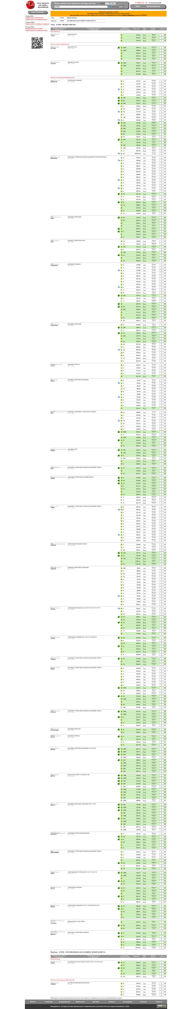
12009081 (53, 984)
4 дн (144, 109)
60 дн (144, 228)
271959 (53, 35)
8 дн (144, 114)
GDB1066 (53, 545)
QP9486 (53, 906)
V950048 (53, 659)
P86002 (53, 669)
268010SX (53, 569)
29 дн (144, 35)
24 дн (144, 234)
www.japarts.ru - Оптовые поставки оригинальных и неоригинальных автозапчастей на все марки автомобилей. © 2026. (90, 1006)
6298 (52, 468)
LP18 (52, 413)
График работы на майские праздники (37, 24)
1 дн (144, 81)
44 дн (144, 150)
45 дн (144, 148)
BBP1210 (53, 934)
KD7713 (53, 805)
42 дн (144, 117)
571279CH (53, 923)
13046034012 (54, 265)
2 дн (144, 84)
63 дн (144, 100)
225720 (53, 365)
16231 (52, 242)
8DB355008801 (55, 852)
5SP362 (53, 873)
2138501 (53, 638)
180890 (53, 507)
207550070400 (55, 730)
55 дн (144, 97)
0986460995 (54, 158)
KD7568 (53, 749)
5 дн (144, 402)
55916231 (53, 712)
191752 (53, 888)
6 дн (144, 199)
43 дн (144, 500)
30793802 (53, 48)
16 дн (144, 106)
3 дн (144, 86)
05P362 (53, 381)
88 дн (144, 103)
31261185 (53, 63)
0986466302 (54, 81)
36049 (52, 218)
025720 (53, 737)
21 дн (144, 125)
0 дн (144, 608)
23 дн (144, 131)
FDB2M (53, 478)
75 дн (144, 47)
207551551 (54, 834)
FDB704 (53, 450)
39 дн (144, 37)
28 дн (144, 128)
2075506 (53, 609)
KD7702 (53, 776)
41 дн (144, 502)
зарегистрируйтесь (128, 15)
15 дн (144, 136)
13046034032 (54, 325)
